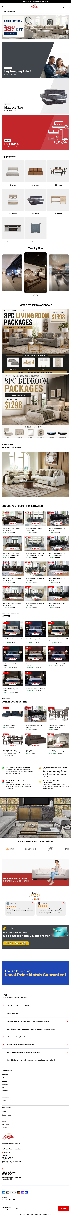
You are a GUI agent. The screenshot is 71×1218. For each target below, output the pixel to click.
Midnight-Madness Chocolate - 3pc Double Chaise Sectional (12, 554)
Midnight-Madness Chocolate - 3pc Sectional (12, 579)
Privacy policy (29, 1214)
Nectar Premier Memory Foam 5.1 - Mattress (58, 640)
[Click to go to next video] (37, 295)
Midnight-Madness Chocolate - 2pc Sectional (12, 529)
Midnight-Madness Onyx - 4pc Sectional (57, 604)
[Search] (67, 11)
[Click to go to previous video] (33, 295)
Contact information (48, 1214)
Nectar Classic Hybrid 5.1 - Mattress (33, 640)
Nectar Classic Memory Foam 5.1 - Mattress (12, 640)
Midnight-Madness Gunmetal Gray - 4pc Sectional (35, 604)
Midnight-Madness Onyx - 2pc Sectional (57, 529)
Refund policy (21, 1214)
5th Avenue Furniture (13, 1143)
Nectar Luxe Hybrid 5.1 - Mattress (58, 664)
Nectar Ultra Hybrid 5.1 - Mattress (35, 689)
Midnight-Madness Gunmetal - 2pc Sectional (34, 529)
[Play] (12, 272)
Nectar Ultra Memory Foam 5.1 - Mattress (12, 690)
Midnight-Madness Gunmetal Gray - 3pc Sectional (35, 579)
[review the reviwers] (32, 903)
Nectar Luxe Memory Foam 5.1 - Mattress (35, 665)
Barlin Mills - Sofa (31, 752)
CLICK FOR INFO (42, 1)
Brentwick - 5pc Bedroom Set (57, 752)
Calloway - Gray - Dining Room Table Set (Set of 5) (57, 726)
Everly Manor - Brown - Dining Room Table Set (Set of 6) (11, 753)
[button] (2, 7)
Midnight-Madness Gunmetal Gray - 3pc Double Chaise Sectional (35, 554)
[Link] (35, 60)
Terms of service (38, 1214)
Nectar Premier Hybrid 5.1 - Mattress (10, 665)
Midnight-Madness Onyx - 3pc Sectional (57, 579)
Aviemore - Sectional (9, 725)
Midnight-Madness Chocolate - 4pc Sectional (12, 604)
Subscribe (64, 1208)
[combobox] (35, 11)
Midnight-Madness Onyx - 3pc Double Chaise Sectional (57, 554)
